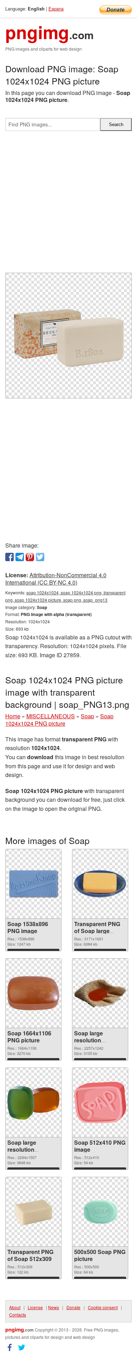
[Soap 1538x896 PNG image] (33, 884)
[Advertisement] (68, 205)
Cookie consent (103, 1307)
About (14, 1307)
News (53, 1307)
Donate (73, 1307)
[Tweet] (40, 557)
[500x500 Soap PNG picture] (100, 1212)
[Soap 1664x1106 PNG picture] (33, 993)
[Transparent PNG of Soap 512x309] (33, 1211)
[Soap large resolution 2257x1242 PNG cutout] (100, 993)
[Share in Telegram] (19, 557)
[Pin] (30, 557)
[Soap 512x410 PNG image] (100, 1102)
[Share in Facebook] (9, 557)
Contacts (17, 1315)
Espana (56, 8)
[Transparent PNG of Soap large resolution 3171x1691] (100, 883)
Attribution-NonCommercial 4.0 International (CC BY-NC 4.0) (55, 578)
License (35, 1307)
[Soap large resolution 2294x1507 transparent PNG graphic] (33, 1103)
